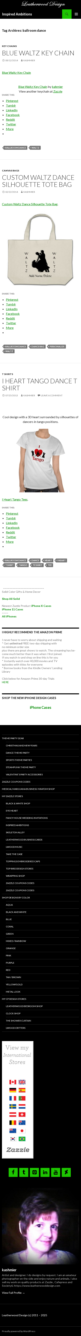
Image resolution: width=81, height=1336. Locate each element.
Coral (10, 926)
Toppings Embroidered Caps (23, 861)
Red (8, 969)
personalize (57, 346)
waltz (35, 147)
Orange (11, 948)
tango (23, 565)
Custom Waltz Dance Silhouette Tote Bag (38, 180)
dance (35, 560)
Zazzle (57, 91)
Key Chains (9, 46)
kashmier (29, 60)
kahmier (57, 86)
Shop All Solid (11, 598)
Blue (9, 919)
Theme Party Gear (13, 738)
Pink (8, 955)
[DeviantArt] (66, 1172)
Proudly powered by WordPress (18, 1331)
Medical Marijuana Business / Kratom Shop (28, 788)
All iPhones (9, 616)
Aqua (9, 904)
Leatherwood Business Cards (24, 839)
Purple (10, 962)
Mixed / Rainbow (16, 941)
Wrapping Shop (15, 875)
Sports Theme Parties (19, 760)
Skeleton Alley (15, 832)
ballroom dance (15, 147)
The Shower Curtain (18, 1020)
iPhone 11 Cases (12, 609)
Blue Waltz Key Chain (38, 53)
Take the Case (14, 854)
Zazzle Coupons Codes (16, 781)
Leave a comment (52, 395)
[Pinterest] (34, 1172)
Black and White (16, 912)
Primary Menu (76, 14)
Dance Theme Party (17, 752)
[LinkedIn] (45, 1172)
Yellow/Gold (14, 984)
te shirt (37, 565)
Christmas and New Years (21, 745)
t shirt (9, 565)
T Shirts (7, 374)
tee (50, 565)
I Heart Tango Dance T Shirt (39, 384)
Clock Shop (13, 1013)
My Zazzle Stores (12, 796)
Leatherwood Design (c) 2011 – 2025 (24, 1315)
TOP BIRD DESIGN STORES (19, 868)
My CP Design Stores (14, 998)
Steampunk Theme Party (21, 767)
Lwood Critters (15, 1027)
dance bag (37, 346)
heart (48, 560)
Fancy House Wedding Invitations (27, 817)
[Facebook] (13, 1172)
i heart (61, 560)
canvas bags (10, 170)
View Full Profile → (13, 1292)
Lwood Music (14, 846)
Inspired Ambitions (17, 14)
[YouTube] (55, 1172)
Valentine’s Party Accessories (24, 774)
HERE (5, 682)
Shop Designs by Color (16, 897)
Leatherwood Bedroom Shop (24, 1006)
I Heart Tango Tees (15, 499)
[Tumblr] (23, 1172)
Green (10, 933)
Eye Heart (12, 810)
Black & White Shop (18, 803)
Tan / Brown (13, 977)
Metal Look (13, 991)
